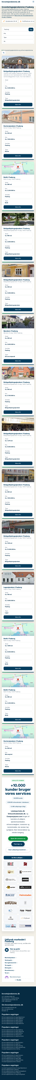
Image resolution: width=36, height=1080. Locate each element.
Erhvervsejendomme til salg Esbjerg (12, 1022)
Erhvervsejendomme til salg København (13, 1017)
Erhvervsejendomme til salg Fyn (11, 1044)
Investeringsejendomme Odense (11, 1061)
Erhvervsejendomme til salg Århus (11, 1034)
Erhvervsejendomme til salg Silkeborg (13, 1031)
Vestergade (8, 960)
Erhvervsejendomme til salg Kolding (12, 1033)
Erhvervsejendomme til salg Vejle (11, 1058)
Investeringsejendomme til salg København (14, 1068)
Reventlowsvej (9, 970)
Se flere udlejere (18, 858)
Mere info (18, 104)
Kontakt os (5, 1010)
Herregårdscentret (10, 962)
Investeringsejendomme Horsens (11, 1057)
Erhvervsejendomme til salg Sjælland (12, 1018)
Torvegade (8, 965)
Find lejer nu (18, 844)
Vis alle (19, 980)
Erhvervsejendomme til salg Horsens (12, 1055)
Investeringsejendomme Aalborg (11, 1072)
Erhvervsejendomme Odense (10, 1069)
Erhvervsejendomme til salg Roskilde (12, 1060)
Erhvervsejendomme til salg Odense (12, 1020)
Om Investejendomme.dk (9, 1007)
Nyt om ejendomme (7, 1009)
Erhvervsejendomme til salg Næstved (13, 1023)
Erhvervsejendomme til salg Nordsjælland (14, 1071)
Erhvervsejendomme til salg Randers (12, 1042)
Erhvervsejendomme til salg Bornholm (13, 1036)
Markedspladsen (10, 957)
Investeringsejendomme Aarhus (11, 1049)
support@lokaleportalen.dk (10, 999)
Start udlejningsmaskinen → (18, 850)
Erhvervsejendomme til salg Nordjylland (13, 1074)
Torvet (7, 973)
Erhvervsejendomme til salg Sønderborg (13, 1047)
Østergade (8, 968)
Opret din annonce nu (18, 838)
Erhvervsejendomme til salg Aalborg (12, 1030)
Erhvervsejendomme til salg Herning (12, 1045)
